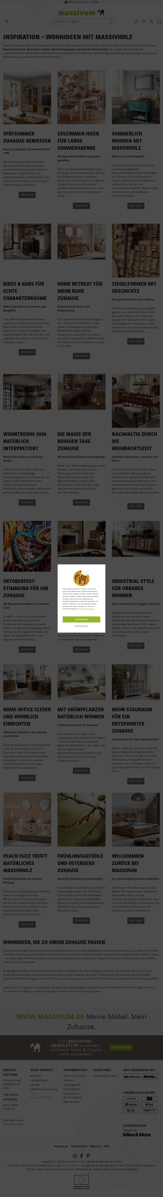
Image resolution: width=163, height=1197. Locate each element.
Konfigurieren (81, 625)
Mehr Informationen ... (87, 609)
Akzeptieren (81, 619)
